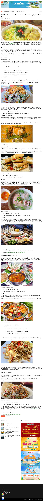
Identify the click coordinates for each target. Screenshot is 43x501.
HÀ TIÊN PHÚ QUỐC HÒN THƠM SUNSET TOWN (12, 414)
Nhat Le (2, 18)
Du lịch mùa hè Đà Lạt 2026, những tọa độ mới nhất (11, 11)
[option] (22, 11)
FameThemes (40, 499)
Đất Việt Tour (35, 408)
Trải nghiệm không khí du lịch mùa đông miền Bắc (16, 252)
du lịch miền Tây (12, 43)
